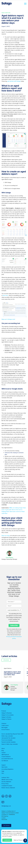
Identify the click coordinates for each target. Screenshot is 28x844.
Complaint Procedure (7, 785)
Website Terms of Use (7, 779)
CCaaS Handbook (6, 756)
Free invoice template (7, 740)
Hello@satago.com (6, 806)
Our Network (5, 760)
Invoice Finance (5, 729)
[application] (25, 841)
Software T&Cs (5, 777)
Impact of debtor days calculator (10, 744)
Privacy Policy (5, 783)
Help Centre (4, 767)
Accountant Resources (7, 758)
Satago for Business (7, 713)
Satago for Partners (6, 719)
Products (4, 711)
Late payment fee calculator (8, 738)
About (3, 748)
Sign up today (6, 535)
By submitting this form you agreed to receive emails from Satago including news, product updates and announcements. (14, 617)
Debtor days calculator (7, 736)
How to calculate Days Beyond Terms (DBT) (12, 734)
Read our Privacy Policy (20, 840)
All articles (6, 660)
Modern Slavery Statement (8, 787)
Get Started (6, 825)
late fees (5, 295)
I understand (7, 840)
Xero (3, 773)
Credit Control (5, 725)
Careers (4, 752)
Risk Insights (5, 727)
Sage (3, 771)
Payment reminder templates (9, 742)
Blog (3, 750)
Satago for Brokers (6, 717)
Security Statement (6, 781)
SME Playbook (5, 754)
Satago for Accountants (8, 715)
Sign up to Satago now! (8, 319)
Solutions (4, 723)
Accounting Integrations (7, 769)
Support (4, 765)
